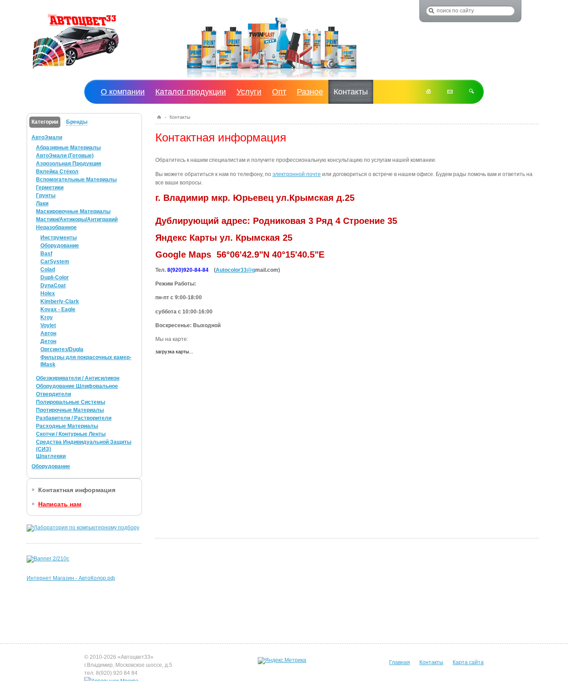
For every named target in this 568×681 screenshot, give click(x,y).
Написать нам (59, 504)
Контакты (431, 662)
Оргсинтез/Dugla (61, 349)
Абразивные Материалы (68, 148)
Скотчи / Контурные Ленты (71, 434)
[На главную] (428, 92)
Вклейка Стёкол (57, 171)
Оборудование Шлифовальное (77, 386)
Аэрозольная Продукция (68, 163)
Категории (45, 122)
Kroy (46, 317)
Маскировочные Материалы (73, 211)
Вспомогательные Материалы (76, 179)
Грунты (45, 195)
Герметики (49, 187)
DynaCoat (53, 285)
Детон (48, 341)
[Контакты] (450, 92)
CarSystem (54, 261)
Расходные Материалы (67, 426)
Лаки (42, 203)
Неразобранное (56, 227)
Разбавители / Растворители (73, 418)
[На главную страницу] (76, 70)
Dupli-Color (54, 277)
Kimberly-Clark (59, 301)
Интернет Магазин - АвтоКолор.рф (71, 578)
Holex (47, 293)
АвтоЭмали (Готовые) (65, 156)
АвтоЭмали (47, 137)
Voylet (48, 325)
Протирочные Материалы (70, 410)
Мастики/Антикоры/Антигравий (77, 219)
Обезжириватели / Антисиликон (77, 378)
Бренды (76, 122)
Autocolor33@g (235, 270)
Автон (48, 333)
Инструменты (58, 238)
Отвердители (53, 394)
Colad (47, 269)
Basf (46, 253)
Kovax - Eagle (57, 309)
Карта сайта (468, 662)
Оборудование (59, 246)
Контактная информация (76, 489)
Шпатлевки (51, 456)
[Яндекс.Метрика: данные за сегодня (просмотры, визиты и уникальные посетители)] (282, 660)
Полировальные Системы (70, 402)
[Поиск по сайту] (471, 92)
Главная (399, 662)
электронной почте (296, 174)
